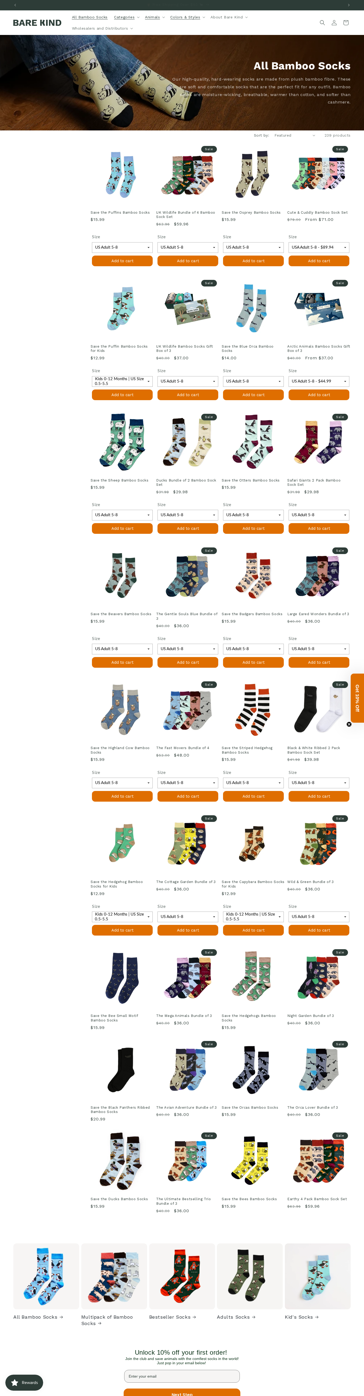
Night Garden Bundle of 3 (310, 1016)
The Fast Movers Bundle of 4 (182, 748)
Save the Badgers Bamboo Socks (252, 614)
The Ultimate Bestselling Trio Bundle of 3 (183, 1286)
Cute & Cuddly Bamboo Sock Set (317, 212)
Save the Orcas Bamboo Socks (250, 1150)
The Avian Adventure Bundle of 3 (186, 1150)
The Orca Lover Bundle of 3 (312, 1150)
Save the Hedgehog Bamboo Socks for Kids (117, 884)
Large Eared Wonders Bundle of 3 (318, 614)
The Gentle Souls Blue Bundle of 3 (186, 616)
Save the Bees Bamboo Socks (249, 1284)
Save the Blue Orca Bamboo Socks (248, 348)
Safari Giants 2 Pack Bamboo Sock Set (314, 482)
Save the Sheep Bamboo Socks (119, 480)
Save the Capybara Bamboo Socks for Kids (253, 884)
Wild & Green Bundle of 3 (310, 882)
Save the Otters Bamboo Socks (251, 480)
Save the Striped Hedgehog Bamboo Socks (247, 750)
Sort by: (261, 135)
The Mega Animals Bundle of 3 (184, 1016)
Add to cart (122, 260)
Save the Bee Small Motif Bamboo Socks (114, 1018)
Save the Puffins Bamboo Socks (120, 212)
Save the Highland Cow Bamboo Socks (120, 750)
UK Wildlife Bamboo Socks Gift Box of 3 (184, 348)
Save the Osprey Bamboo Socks (251, 212)
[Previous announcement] (15, 5)
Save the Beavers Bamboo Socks (121, 614)
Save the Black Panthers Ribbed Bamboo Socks (120, 1152)
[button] (126, 17)
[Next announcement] (349, 5)
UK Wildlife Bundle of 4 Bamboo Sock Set (185, 214)
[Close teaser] (349, 724)
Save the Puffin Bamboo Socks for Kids (119, 348)
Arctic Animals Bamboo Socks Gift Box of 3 (318, 348)
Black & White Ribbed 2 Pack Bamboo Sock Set (313, 750)
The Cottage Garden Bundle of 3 (186, 882)
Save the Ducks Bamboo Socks (119, 1284)
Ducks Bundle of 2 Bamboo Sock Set (186, 482)
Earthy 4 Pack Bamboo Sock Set (317, 1284)
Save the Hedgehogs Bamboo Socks (249, 1018)
